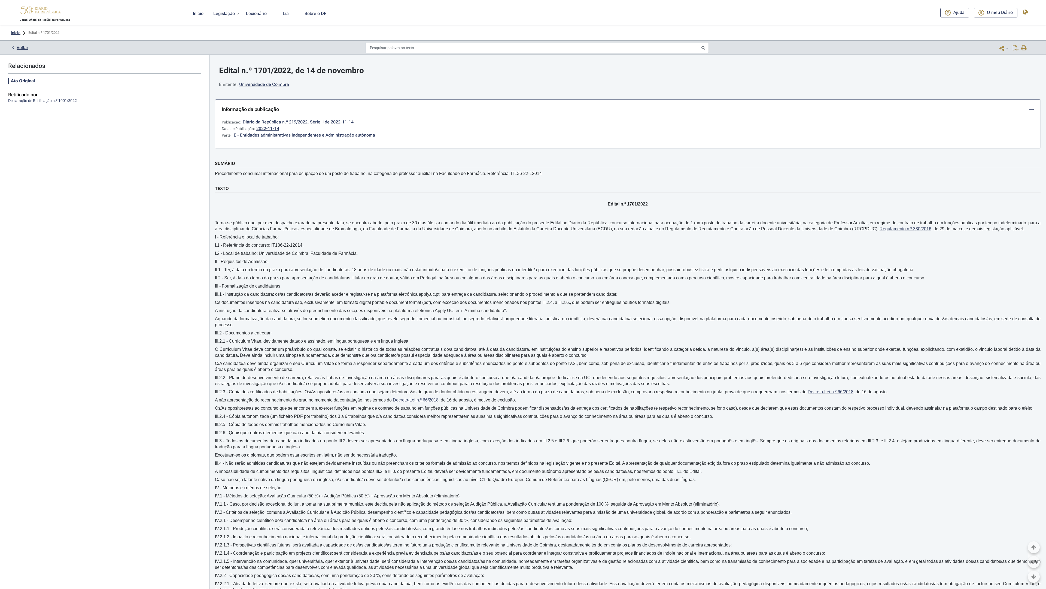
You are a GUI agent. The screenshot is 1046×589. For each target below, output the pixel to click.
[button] (40, 11)
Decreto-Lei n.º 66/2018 (830, 391)
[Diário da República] (40, 12)
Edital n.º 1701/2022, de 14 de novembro (291, 70)
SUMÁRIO (225, 163)
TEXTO (222, 188)
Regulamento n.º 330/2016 (905, 228)
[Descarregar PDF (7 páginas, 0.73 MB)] (1015, 48)
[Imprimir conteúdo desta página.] (1024, 48)
